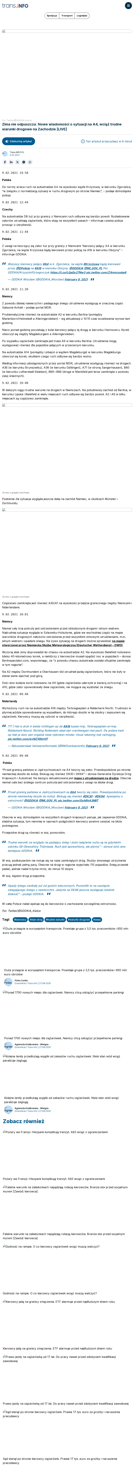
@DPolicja (23, 268)
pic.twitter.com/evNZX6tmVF (28, 739)
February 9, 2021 (76, 279)
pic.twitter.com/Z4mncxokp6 (106, 272)
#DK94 (100, 796)
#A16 (66, 726)
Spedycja (52, 15)
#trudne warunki (55, 919)
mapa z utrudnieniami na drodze (96, 778)
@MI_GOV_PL (93, 268)
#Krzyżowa (91, 264)
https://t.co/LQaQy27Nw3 (67, 272)
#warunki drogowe (79, 919)
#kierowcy (20, 919)
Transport (66, 15)
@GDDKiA (76, 268)
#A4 (46, 264)
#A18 (38, 268)
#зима (97, 919)
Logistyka (82, 15)
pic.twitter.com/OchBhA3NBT (78, 800)
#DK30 (87, 796)
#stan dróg (36, 919)
